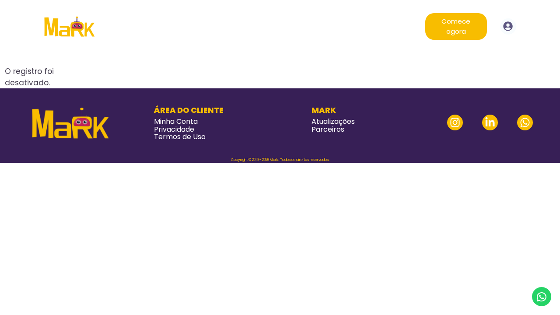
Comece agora (455, 26)
